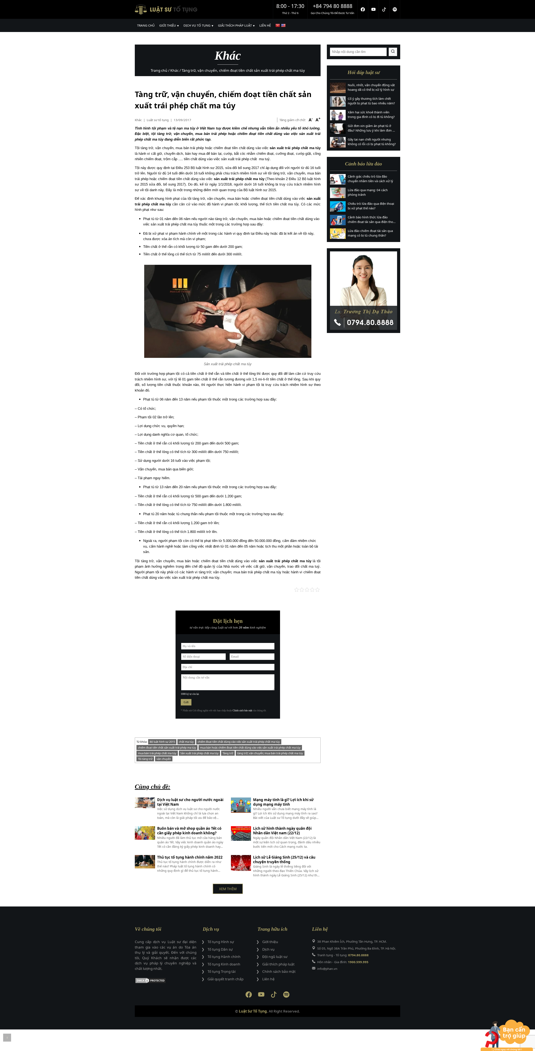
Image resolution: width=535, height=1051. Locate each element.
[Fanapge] (363, 9)
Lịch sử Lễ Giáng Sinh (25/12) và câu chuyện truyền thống (284, 859)
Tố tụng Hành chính (224, 956)
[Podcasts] (395, 9)
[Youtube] (373, 9)
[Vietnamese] (278, 25)
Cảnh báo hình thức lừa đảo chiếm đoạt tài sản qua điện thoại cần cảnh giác (372, 219)
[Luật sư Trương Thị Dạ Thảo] (363, 290)
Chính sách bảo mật (242, 710)
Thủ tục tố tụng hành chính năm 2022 (190, 857)
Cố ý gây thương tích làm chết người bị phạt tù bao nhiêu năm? (371, 100)
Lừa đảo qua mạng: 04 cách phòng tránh (368, 192)
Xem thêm (228, 888)
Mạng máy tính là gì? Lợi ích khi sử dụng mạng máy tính (283, 802)
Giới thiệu (270, 941)
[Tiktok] (384, 9)
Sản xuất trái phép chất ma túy (199, 753)
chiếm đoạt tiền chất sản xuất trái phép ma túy (167, 747)
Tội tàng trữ (145, 759)
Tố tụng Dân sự (220, 949)
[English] (284, 25)
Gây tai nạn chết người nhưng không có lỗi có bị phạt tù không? (372, 141)
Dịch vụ (268, 949)
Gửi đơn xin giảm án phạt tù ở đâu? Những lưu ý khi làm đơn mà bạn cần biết (372, 128)
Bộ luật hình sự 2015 (162, 742)
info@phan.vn (327, 969)
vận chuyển (164, 759)
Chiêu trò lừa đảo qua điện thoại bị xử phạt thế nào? (371, 205)
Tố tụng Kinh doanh (224, 964)
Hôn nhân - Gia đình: (342, 962)
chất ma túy (186, 742)
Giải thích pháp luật (278, 964)
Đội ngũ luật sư (274, 956)
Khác (138, 120)
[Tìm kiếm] (393, 52)
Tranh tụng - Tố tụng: (343, 955)
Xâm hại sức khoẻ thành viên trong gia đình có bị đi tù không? (371, 114)
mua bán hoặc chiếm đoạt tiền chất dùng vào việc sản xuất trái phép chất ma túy (250, 747)
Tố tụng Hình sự (221, 941)
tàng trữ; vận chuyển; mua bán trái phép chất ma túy (270, 753)
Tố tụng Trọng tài (222, 971)
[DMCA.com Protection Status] (165, 981)
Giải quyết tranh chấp (225, 979)
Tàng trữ (228, 753)
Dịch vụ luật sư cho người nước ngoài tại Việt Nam (190, 802)
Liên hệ (268, 979)
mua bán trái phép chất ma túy (157, 753)
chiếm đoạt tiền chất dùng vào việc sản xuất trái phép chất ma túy (239, 742)
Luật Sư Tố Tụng (253, 1011)
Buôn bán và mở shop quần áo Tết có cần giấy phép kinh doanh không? (189, 830)
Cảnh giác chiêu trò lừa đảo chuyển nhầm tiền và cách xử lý (370, 178)
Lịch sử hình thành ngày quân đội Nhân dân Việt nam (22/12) (282, 830)
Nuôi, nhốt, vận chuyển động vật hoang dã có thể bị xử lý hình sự (371, 87)
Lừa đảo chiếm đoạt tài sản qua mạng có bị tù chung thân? (370, 233)
